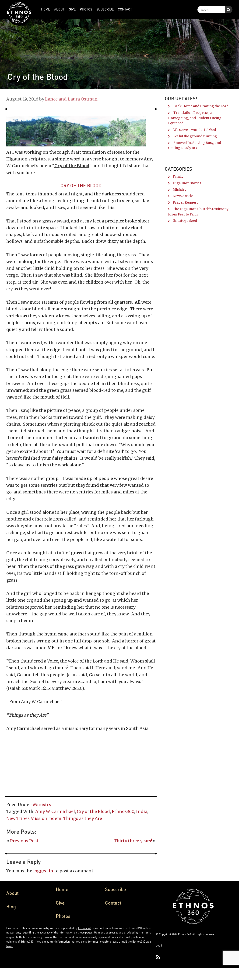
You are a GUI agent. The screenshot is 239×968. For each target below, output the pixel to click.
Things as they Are (82, 818)
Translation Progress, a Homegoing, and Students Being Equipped (194, 118)
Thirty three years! (133, 840)
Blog (11, 906)
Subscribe (115, 889)
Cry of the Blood (93, 811)
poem (55, 818)
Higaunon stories (187, 183)
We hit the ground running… (196, 136)
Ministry (42, 804)
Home (62, 889)
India (141, 811)
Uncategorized (185, 221)
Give (60, 903)
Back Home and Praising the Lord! (201, 106)
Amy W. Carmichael (55, 811)
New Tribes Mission (26, 818)
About (12, 893)
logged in (43, 871)
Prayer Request (185, 202)
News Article (183, 196)
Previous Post (24, 840)
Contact (113, 903)
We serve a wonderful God (194, 130)
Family (178, 176)
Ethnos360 (123, 811)
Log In (159, 945)
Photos (63, 916)
